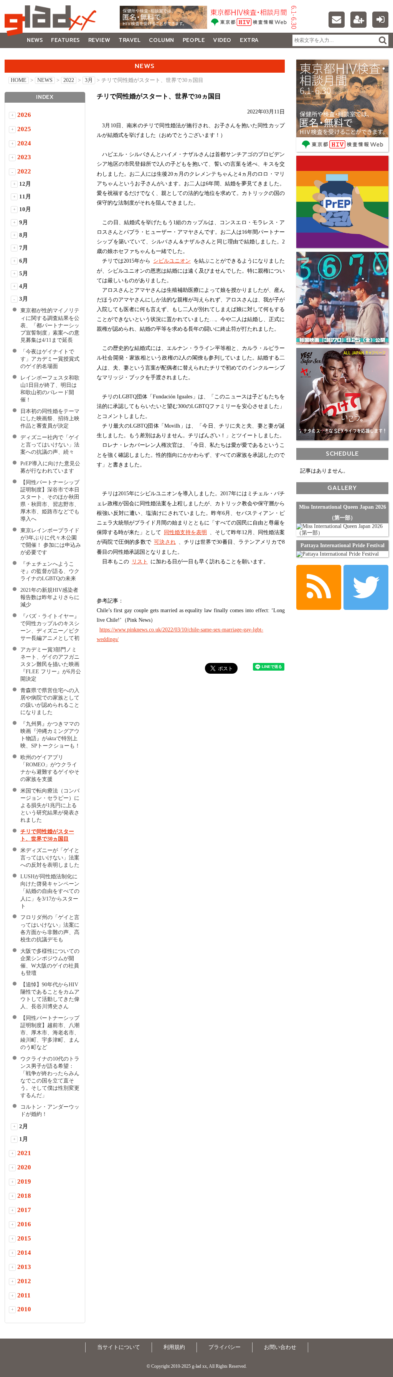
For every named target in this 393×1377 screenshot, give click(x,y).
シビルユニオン (172, 261)
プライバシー (224, 1347)
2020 (24, 1167)
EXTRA (249, 40)
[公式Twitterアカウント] (365, 587)
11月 (25, 196)
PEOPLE (194, 40)
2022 (68, 80)
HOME (18, 80)
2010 (24, 1309)
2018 (24, 1195)
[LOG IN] (380, 20)
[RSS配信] (318, 587)
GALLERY (22, 56)
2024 (24, 143)
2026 (24, 114)
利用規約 (174, 1347)
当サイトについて (118, 1347)
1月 (23, 1139)
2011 (24, 1295)
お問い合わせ (280, 1347)
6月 (23, 261)
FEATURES (65, 40)
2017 (24, 1210)
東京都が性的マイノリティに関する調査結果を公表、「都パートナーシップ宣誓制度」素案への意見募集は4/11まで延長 (49, 325)
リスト (140, 561)
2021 (24, 1153)
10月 (25, 209)
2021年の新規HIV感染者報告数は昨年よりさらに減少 (49, 597)
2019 (24, 1181)
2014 (24, 1252)
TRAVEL (129, 40)
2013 (24, 1266)
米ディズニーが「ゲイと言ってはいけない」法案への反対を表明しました (49, 858)
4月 (23, 286)
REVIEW (99, 40)
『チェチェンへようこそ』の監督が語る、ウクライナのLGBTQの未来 (49, 571)
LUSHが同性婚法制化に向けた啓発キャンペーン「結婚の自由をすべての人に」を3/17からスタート (49, 891)
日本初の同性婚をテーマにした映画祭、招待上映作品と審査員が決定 (49, 418)
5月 (23, 273)
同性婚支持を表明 (185, 532)
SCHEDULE (342, 453)
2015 (24, 1238)
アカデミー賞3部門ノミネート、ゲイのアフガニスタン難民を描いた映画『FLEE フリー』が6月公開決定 (50, 664)
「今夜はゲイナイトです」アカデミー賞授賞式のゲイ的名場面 (49, 359)
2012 (24, 1281)
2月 (23, 1126)
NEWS (35, 40)
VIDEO (222, 40)
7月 (23, 248)
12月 (25, 184)
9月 (23, 222)
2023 (24, 157)
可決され (165, 542)
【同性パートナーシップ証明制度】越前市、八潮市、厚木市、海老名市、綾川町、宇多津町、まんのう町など (49, 1032)
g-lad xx (53, 20)
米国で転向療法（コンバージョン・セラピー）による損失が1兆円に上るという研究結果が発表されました (49, 805)
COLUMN (161, 40)
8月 (23, 235)
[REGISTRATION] (358, 20)
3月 (89, 80)
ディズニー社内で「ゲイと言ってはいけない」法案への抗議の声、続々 (49, 445)
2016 (24, 1224)
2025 (24, 129)
